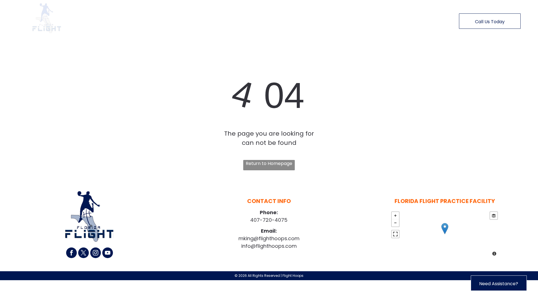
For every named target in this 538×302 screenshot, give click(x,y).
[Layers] (493, 215)
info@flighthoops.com (269, 245)
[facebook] (71, 253)
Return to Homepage (269, 163)
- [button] (395, 222)
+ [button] (395, 215)
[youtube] (107, 253)
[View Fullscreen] (395, 234)
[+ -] (444, 234)
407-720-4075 (268, 219)
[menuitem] (163, 20)
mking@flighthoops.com (269, 238)
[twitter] (83, 253)
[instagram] (95, 253)
